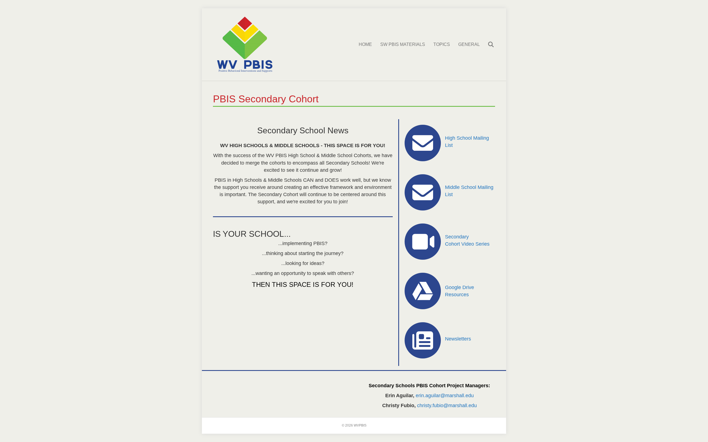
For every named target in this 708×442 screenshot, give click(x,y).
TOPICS (441, 44)
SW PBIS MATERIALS (402, 44)
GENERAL (469, 44)
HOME (365, 44)
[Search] (487, 44)
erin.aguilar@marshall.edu (445, 395)
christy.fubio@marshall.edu (447, 405)
